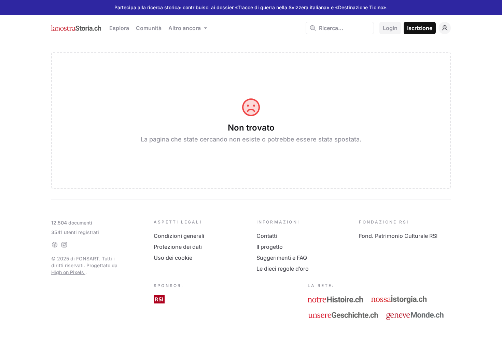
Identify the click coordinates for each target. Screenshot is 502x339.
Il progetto (269, 246)
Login (390, 28)
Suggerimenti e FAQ (281, 257)
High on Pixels (68, 272)
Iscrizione (419, 28)
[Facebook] (54, 244)
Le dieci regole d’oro (282, 268)
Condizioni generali (179, 235)
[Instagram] (64, 244)
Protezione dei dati (178, 246)
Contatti (266, 235)
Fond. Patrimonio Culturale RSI (398, 235)
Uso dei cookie (173, 257)
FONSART (87, 258)
